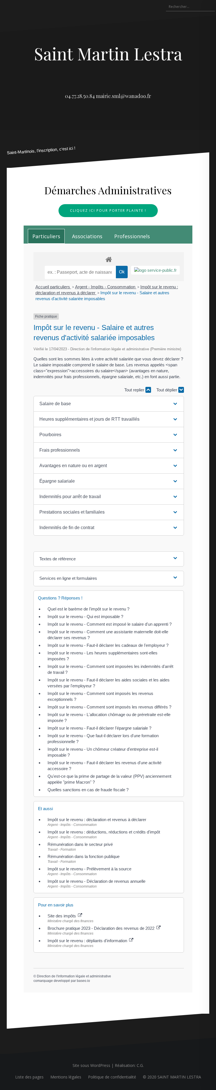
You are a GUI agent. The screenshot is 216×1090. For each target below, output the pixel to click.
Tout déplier (167, 389)
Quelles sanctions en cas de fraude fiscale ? (88, 789)
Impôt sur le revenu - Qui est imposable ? (85, 616)
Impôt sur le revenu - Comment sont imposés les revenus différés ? (109, 707)
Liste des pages (29, 1077)
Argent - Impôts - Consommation (105, 286)
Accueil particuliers (53, 286)
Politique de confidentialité (112, 1077)
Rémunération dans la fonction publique (84, 856)
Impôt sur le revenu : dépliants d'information (88, 940)
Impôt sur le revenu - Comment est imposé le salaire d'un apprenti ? (110, 624)
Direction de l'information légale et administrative (74, 976)
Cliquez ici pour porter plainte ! (108, 210)
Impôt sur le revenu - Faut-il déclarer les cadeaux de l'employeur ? (108, 645)
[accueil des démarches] (109, 259)
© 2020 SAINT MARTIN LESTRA (172, 1077)
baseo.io (83, 981)
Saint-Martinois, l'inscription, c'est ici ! (41, 150)
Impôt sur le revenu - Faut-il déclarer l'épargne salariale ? (99, 728)
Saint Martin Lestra (108, 53)
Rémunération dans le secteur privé (80, 844)
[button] (108, 403)
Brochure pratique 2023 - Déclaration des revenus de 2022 (102, 928)
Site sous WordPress (91, 1065)
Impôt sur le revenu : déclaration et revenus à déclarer (97, 819)
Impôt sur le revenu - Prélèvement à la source (89, 868)
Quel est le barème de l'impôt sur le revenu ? (88, 609)
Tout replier (134, 389)
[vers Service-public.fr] (155, 270)
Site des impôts (62, 915)
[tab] (46, 236)
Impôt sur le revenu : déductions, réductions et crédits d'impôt (104, 832)
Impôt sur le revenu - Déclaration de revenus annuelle (96, 881)
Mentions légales (65, 1077)
